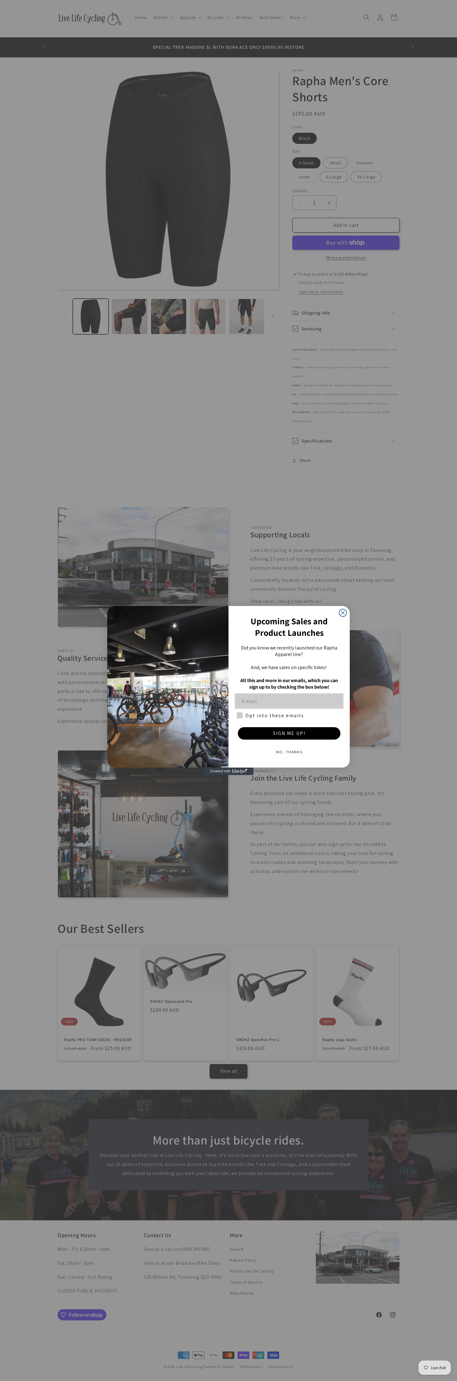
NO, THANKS (289, 752)
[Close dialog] (343, 613)
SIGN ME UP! (289, 733)
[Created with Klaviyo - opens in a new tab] (228, 771)
